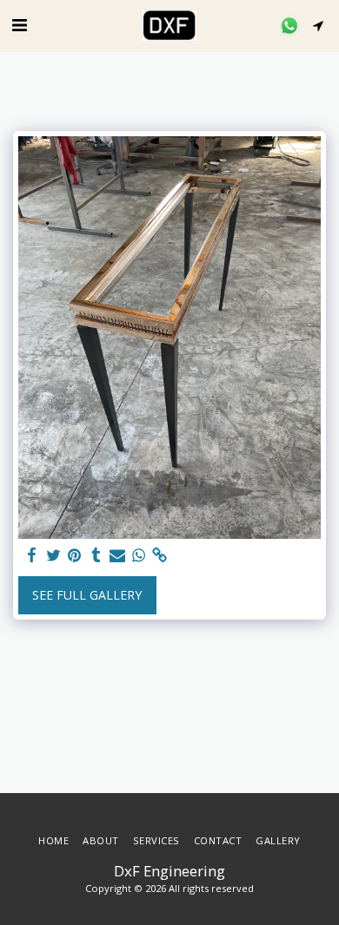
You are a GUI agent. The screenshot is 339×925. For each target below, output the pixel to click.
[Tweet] (54, 555)
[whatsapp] (139, 555)
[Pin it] (75, 555)
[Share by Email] (117, 555)
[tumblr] (96, 555)
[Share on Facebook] (32, 555)
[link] (160, 555)
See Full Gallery (87, 595)
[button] (19, 25)
